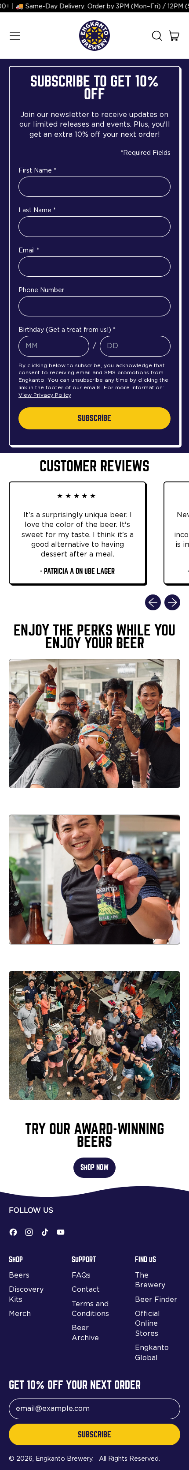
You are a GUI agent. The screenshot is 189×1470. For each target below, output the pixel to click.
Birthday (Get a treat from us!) (67, 329)
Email (28, 250)
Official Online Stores (147, 1323)
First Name (37, 170)
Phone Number (41, 289)
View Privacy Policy (44, 394)
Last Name (37, 210)
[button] (156, 36)
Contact (86, 1289)
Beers (19, 1275)
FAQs (81, 1275)
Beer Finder (156, 1299)
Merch (20, 1313)
